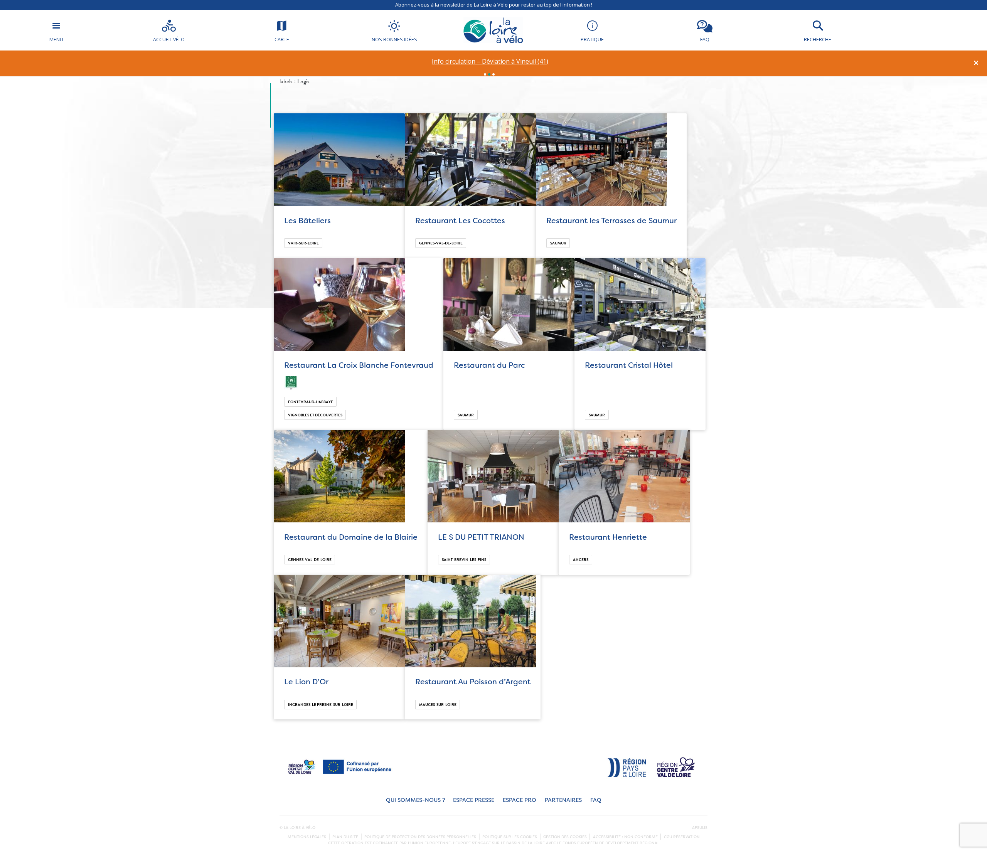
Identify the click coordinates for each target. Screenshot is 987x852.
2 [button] (489, 74)
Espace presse (473, 800)
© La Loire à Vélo (297, 827)
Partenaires (563, 800)
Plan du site (345, 837)
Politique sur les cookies (509, 837)
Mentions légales (307, 837)
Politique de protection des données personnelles (420, 837)
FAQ (595, 800)
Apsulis (699, 827)
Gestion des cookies (565, 837)
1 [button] (485, 74)
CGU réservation (682, 837)
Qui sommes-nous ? (415, 800)
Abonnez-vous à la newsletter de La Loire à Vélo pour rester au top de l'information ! (493, 4)
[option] (490, 61)
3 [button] (493, 74)
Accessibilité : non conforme (625, 837)
